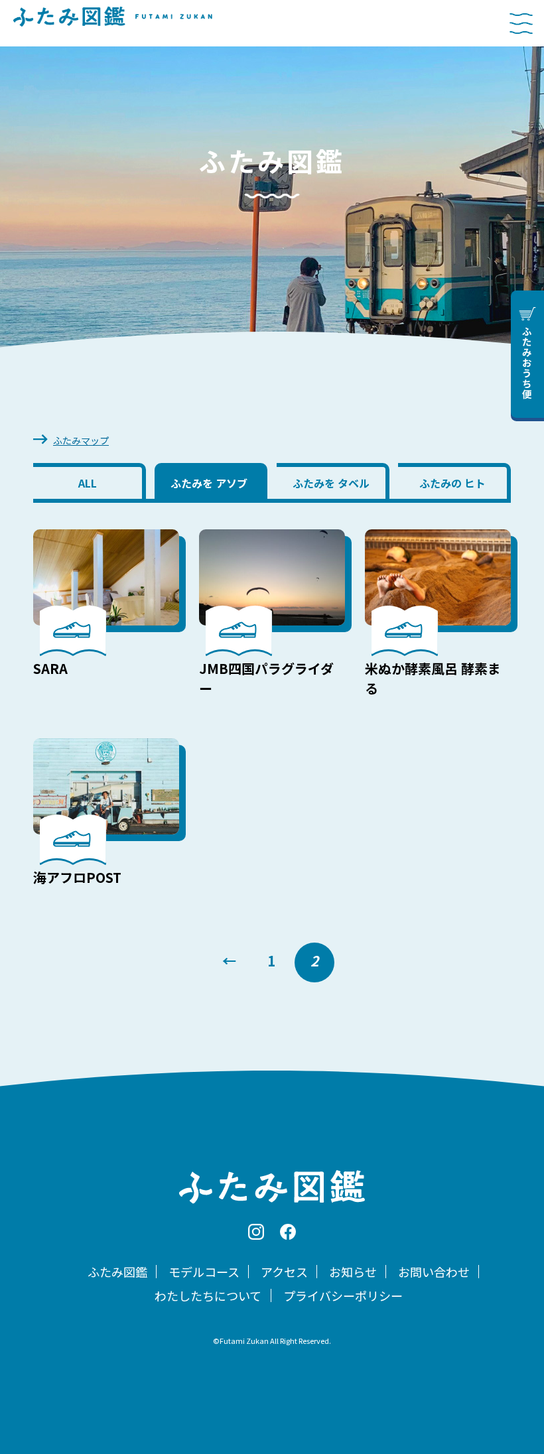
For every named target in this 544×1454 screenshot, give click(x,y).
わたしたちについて (208, 1295)
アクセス (284, 1271)
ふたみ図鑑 (117, 1271)
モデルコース (204, 1271)
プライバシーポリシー (343, 1295)
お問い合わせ (434, 1271)
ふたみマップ (81, 440)
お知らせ (353, 1271)
